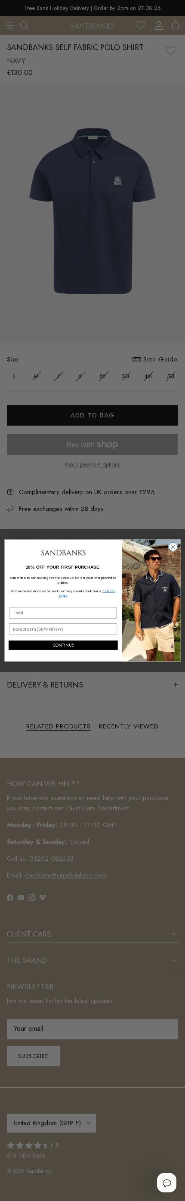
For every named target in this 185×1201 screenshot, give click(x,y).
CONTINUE (63, 645)
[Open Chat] (166, 1182)
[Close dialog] (173, 546)
